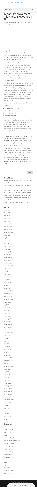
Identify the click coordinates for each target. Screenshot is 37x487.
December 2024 (8, 224)
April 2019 (7, 414)
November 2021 (8, 327)
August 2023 (7, 268)
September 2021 (9, 333)
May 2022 (6, 310)
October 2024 (8, 229)
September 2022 (9, 299)
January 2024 (7, 255)
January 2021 (7, 355)
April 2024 (7, 246)
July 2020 (6, 372)
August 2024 (7, 235)
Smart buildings (8, 452)
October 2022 (8, 296)
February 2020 (8, 386)
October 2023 (8, 263)
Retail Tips (7, 449)
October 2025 (8, 215)
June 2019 (7, 408)
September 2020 (9, 366)
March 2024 (7, 249)
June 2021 (7, 341)
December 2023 (8, 257)
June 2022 (7, 308)
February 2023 (8, 285)
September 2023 (9, 266)
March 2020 (7, 383)
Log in (5, 465)
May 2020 (6, 377)
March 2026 (7, 213)
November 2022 (8, 294)
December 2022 (8, 291)
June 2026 (7, 210)
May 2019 (6, 411)
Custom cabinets (9, 429)
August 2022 (7, 302)
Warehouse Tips (8, 457)
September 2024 (9, 232)
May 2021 (6, 344)
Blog (30, 22)
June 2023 (7, 274)
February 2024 (8, 252)
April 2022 (7, 313)
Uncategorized (8, 454)
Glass (5, 435)
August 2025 (7, 218)
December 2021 (8, 324)
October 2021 (8, 330)
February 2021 (8, 352)
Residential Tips (8, 446)
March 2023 (7, 282)
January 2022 (7, 321)
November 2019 (8, 394)
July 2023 (6, 271)
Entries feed (7, 467)
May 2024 (6, 243)
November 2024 (8, 227)
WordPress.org (8, 473)
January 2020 (7, 388)
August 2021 (7, 335)
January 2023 (7, 288)
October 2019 (8, 397)
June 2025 (7, 221)
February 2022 (8, 319)
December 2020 (8, 358)
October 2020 (8, 363)
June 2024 (7, 241)
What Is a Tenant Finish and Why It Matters (17, 202)
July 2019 (6, 405)
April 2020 (7, 380)
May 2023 (6, 277)
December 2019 (8, 391)
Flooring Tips (7, 432)
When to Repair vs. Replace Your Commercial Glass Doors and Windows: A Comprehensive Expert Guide (17, 198)
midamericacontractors (12, 22)
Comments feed (8, 470)
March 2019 (7, 416)
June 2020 (7, 374)
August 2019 (7, 402)
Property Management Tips (12, 25)
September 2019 (9, 400)
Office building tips (9, 438)
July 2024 (6, 238)
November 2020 (8, 361)
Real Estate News (9, 443)
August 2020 (7, 369)
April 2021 (7, 347)
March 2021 (7, 349)
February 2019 (8, 419)
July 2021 (6, 338)
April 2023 (7, 280)
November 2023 (8, 260)
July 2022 (6, 305)
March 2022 (7, 316)
